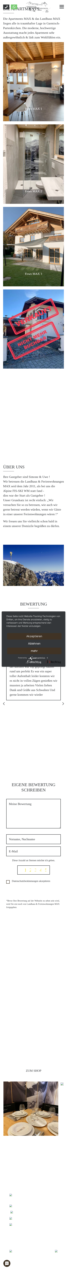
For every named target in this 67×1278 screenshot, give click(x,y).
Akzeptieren (34, 636)
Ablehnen (34, 643)
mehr (34, 650)
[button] (4, 703)
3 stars (35, 870)
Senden (34, 891)
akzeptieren (31, 881)
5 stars (45, 870)
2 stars (30, 870)
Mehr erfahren (33, 535)
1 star (25, 870)
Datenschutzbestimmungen (25, 881)
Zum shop (33, 1070)
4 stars (40, 870)
